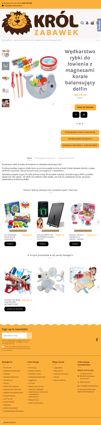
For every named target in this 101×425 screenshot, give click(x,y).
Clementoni (8, 380)
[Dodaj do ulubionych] (76, 115)
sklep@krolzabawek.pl (13, 6)
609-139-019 (85, 382)
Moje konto (58, 371)
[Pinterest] (82, 124)
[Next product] (98, 40)
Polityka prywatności (37, 377)
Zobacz (10, 244)
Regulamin (33, 380)
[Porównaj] (83, 115)
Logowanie (58, 368)
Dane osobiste (59, 380)
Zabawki (6, 374)
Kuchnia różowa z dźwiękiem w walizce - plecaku (76, 237)
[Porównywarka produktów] (30, 205)
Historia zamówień (61, 374)
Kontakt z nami (35, 374)
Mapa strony (34, 400)
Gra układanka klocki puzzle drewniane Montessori (10, 238)
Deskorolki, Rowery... (11, 386)
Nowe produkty (35, 371)
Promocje (32, 368)
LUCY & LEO (8, 399)
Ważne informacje (36, 403)
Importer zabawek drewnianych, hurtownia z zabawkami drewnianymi (38, 393)
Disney (6, 383)
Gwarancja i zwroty (36, 386)
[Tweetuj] (80, 124)
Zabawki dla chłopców (12, 389)
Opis (29, 158)
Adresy (56, 377)
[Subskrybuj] (29, 336)
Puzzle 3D (7, 368)
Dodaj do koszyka (85, 107)
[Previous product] (97, 40)
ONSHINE (7, 405)
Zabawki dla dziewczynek (13, 393)
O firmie (32, 383)
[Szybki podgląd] (30, 209)
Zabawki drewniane (11, 377)
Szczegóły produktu (44, 158)
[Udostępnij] (77, 124)
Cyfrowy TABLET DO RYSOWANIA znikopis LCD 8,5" (45, 237)
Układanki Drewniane (11, 371)
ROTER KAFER (8, 402)
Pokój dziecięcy (9, 396)
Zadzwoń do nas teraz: (18, 3)
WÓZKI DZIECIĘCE (10, 408)
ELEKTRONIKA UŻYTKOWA (13, 411)
